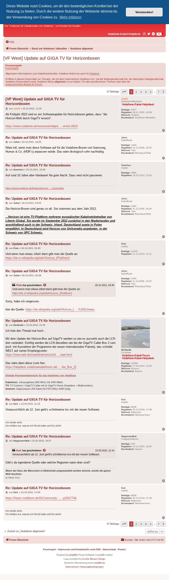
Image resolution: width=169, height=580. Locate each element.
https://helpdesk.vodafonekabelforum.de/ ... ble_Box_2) (41, 367)
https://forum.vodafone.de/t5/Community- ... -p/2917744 (41, 498)
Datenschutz (109, 549)
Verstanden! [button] (144, 12)
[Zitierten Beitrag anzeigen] (45, 285)
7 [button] (158, 92)
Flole (19, 285)
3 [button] (141, 92)
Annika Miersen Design (93, 559)
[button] (124, 91)
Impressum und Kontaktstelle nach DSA (79, 549)
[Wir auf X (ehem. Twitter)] (149, 34)
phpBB (72, 555)
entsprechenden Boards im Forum (24, 84)
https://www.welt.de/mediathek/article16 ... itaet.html (39, 354)
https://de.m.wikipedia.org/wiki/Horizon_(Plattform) (38, 257)
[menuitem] (10, 42)
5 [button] (150, 92)
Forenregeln (12, 68)
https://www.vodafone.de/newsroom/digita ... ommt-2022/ (42, 126)
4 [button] (146, 92)
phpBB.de (100, 563)
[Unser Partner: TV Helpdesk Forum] (159, 34)
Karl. (19, 450)
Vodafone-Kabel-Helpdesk (124, 34)
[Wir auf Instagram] (144, 34)
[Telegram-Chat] (154, 34)
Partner (122, 549)
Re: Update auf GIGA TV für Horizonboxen (38, 137)
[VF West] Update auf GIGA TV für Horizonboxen (51, 58)
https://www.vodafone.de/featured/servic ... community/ (35, 188)
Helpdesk (94, 73)
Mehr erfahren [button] (70, 17)
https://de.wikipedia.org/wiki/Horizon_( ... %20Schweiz (60, 309)
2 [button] (136, 92)
